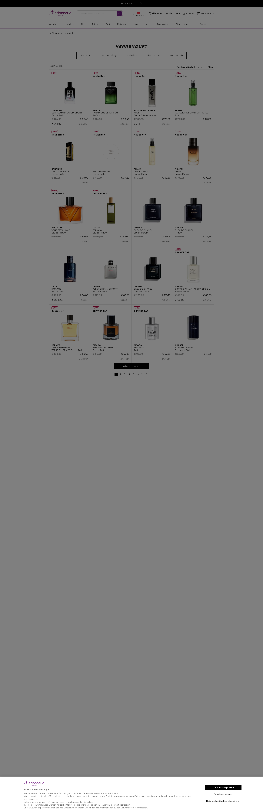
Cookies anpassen (223, 794)
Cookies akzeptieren (223, 787)
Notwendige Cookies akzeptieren (223, 801)
